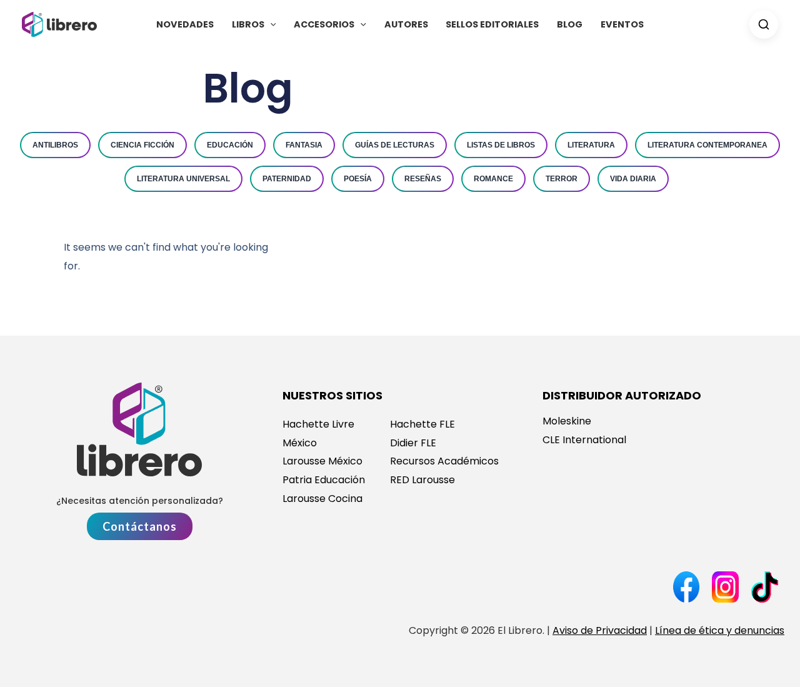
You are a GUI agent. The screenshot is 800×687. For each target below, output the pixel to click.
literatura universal (183, 178)
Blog (569, 24)
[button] (270, 24)
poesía (358, 178)
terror (562, 178)
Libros (248, 24)
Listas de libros (501, 145)
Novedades (185, 24)
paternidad (286, 178)
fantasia (304, 145)
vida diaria (633, 178)
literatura (591, 145)
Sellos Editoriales (492, 24)
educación (230, 145)
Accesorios (324, 24)
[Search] (763, 24)
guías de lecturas (394, 145)
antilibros (55, 145)
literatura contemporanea (708, 145)
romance (493, 178)
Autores (406, 24)
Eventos (622, 24)
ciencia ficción (142, 145)
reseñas (422, 178)
